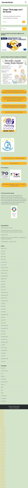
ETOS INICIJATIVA (14, 163)
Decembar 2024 (4, 292)
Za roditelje (3, 398)
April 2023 (3, 320)
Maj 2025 (3, 284)
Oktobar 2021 (4, 339)
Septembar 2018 (4, 358)
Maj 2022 (3, 331)
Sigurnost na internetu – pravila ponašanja (14, 158)
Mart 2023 (3, 322)
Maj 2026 (3, 253)
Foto (2, 373)
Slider (2, 387)
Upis (2, 390)
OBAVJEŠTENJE (4, 234)
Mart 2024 (3, 311)
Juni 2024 (3, 303)
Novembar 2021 (4, 336)
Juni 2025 (3, 281)
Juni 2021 (3, 344)
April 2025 (3, 286)
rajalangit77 (2, 453)
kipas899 (2, 410)
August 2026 (4, 248)
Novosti (2, 384)
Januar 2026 (3, 264)
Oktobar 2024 (4, 298)
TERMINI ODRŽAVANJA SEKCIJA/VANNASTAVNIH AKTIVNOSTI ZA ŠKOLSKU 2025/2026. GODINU (14, 106)
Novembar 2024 (4, 295)
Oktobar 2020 (4, 350)
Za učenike (3, 401)
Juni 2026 (3, 251)
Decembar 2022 (4, 325)
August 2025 (4, 278)
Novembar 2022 (4, 328)
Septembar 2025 (4, 275)
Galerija (2, 376)
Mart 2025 (3, 289)
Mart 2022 (3, 333)
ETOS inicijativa (4, 370)
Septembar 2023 (4, 314)
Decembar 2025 (4, 267)
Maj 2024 (3, 306)
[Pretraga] (24, 28)
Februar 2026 (4, 262)
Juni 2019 (3, 355)
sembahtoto (2, 427)
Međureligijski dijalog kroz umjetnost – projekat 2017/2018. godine (14, 185)
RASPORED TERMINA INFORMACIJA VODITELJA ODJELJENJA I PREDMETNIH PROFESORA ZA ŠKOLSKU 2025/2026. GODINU (14, 99)
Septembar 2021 (4, 342)
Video (2, 392)
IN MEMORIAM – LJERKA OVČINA (8, 241)
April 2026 (3, 256)
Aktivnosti (3, 368)
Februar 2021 (4, 347)
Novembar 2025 (4, 270)
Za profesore (4, 395)
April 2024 (3, 309)
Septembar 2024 (4, 300)
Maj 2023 (3, 317)
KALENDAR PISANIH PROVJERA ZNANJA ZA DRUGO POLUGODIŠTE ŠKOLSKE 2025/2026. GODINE (14, 91)
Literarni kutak (4, 381)
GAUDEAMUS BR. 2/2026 (6, 227)
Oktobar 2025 (4, 273)
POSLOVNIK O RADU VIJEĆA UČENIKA (14, 112)
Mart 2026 (3, 259)
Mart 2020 (3, 353)
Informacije (3, 379)
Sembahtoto (3, 479)
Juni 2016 (3, 361)
